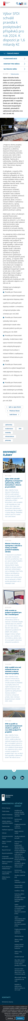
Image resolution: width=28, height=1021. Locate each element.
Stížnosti (4, 833)
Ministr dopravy (6, 808)
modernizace (9, 428)
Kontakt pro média (12, 64)
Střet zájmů (5, 846)
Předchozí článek (14, 411)
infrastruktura (9, 436)
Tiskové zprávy (13, 53)
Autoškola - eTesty (19, 891)
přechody (8, 440)
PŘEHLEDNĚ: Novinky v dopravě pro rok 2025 (20, 979)
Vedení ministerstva (7, 814)
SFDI (20, 428)
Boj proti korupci (6, 850)
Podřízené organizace (7, 830)
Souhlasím (20, 1018)
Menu (25, 3)
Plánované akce (10, 59)
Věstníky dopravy (19, 936)
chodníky (8, 432)
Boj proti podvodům (7, 853)
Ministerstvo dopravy (7, 3)
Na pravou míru (10, 69)
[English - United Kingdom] (21, 4)
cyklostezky (8, 425)
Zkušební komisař (19, 957)
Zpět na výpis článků (15, 407)
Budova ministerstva (7, 818)
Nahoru (14, 771)
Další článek (13, 414)
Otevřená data (5, 826)
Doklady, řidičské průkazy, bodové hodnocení (19, 946)
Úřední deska (5, 811)
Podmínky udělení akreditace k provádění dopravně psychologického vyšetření (20, 897)
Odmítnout (10, 1018)
